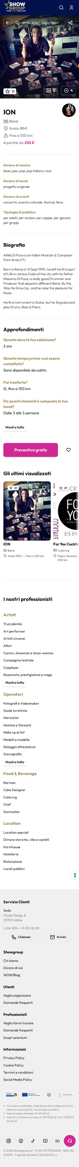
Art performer (14, 631)
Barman (9, 783)
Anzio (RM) (18, 128)
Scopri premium (15, 1037)
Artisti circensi (14, 638)
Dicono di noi (13, 968)
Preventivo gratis (30, 449)
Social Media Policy (17, 1079)
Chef (7, 804)
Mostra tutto (14, 427)
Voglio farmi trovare (18, 1023)
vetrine (25, 22)
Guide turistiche (15, 710)
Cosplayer (11, 667)
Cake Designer (14, 790)
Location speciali (16, 832)
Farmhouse (11, 847)
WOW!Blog (11, 975)
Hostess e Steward (17, 725)
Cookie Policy (13, 1065)
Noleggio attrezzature (19, 747)
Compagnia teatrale (18, 660)
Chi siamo (10, 960)
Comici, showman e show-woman (28, 653)
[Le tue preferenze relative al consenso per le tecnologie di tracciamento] (75, 875)
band (55, 22)
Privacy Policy (13, 1058)
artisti (35, 22)
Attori (7, 645)
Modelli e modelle (16, 740)
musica (45, 22)
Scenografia (12, 754)
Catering (10, 797)
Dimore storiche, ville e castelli (26, 839)
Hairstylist (11, 718)
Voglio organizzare (17, 995)
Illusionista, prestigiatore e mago (27, 675)
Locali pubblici (14, 869)
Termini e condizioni (18, 1072)
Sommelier (11, 812)
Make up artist (14, 732)
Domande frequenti (18, 1002)
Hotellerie (11, 854)
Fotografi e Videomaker (21, 703)
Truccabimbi (12, 624)
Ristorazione (12, 861)
